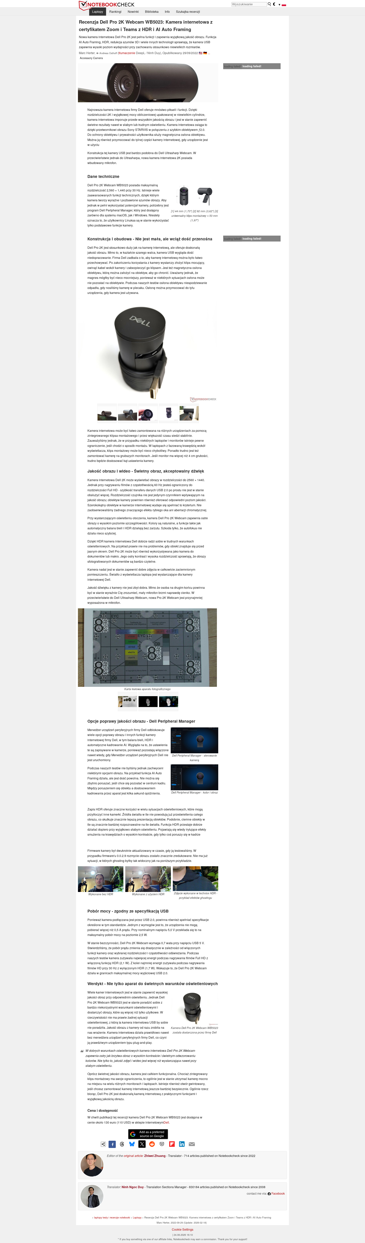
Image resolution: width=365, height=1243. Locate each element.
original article (133, 1155)
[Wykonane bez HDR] (148, 701)
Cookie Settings (182, 1229)
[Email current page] (191, 1144)
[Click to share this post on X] (142, 1144)
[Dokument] (127, 701)
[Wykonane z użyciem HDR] (148, 879)
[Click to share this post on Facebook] (112, 1144)
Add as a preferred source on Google (151, 1134)
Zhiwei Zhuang (155, 1155)
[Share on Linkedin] (181, 1144)
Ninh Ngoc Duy (133, 1187)
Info (167, 11)
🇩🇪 (205, 53)
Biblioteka (152, 11)
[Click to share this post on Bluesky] (132, 1144)
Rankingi (115, 11)
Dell (166, 1122)
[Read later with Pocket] (162, 1144)
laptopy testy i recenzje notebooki (112, 1217)
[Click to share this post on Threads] (122, 1144)
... (209, 53)
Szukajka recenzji (188, 11)
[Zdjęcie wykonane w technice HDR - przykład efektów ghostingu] (195, 878)
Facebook (278, 1193)
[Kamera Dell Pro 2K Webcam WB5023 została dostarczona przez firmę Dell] (194, 1008)
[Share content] (103, 1144)
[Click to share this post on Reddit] (152, 1144)
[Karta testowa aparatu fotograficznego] (147, 647)
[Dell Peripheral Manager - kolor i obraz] (194, 777)
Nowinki (133, 11)
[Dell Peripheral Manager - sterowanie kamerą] (194, 740)
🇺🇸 (200, 53)
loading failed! (232, 66)
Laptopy (97, 11)
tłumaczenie (127, 53)
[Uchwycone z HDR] (168, 701)
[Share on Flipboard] (171, 1144)
